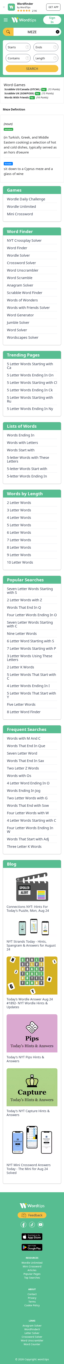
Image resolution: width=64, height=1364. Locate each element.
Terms (32, 1301)
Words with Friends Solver (28, 307)
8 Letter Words (19, 547)
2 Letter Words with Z (24, 600)
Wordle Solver (18, 255)
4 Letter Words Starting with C (31, 820)
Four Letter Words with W (28, 813)
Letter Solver (32, 1333)
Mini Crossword (20, 214)
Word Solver (17, 330)
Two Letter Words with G (27, 798)
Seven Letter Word (22, 753)
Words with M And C (24, 738)
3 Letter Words (19, 510)
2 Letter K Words (20, 667)
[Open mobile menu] (5, 20)
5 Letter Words (19, 525)
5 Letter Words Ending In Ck (30, 390)
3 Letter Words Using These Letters (29, 657)
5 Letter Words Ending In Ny (30, 408)
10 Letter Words (20, 562)
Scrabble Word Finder (24, 292)
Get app (53, 7)
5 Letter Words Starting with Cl (32, 382)
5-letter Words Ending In (27, 476)
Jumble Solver (18, 322)
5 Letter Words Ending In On (30, 375)
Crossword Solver (21, 262)
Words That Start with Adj (28, 839)
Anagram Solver (20, 285)
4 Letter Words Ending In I (28, 685)
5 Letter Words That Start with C (31, 676)
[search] (8, 32)
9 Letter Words (19, 554)
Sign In (52, 20)
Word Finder (17, 247)
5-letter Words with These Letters (28, 459)
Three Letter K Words (24, 846)
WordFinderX (32, 1329)
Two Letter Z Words (23, 768)
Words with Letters (22, 442)
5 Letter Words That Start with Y (31, 695)
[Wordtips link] (23, 20)
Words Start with (20, 450)
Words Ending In (20, 435)
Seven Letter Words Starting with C (30, 624)
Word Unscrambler (22, 270)
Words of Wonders (22, 300)
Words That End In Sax (25, 760)
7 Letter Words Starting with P (31, 648)
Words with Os (19, 775)
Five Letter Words (21, 704)
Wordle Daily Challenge (26, 199)
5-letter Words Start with (27, 468)
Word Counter (32, 1344)
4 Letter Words (19, 517)
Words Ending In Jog (23, 790)
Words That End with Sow (28, 805)
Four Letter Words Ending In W (30, 829)
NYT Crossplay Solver (24, 240)
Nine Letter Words (22, 633)
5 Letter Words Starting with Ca (30, 365)
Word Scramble (19, 277)
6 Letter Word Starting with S (30, 641)
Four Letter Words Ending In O (32, 614)
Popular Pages (32, 1274)
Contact (32, 1294)
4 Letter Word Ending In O (28, 783)
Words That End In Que (26, 745)
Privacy (32, 1298)
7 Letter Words (19, 540)
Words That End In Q (24, 607)
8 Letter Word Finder (24, 711)
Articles (32, 1270)
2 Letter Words (19, 502)
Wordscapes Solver (22, 337)
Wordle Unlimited (21, 206)
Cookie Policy (32, 1305)
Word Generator (20, 315)
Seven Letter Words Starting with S (30, 590)
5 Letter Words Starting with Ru (30, 399)
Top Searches (32, 1277)
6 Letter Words (19, 532)
